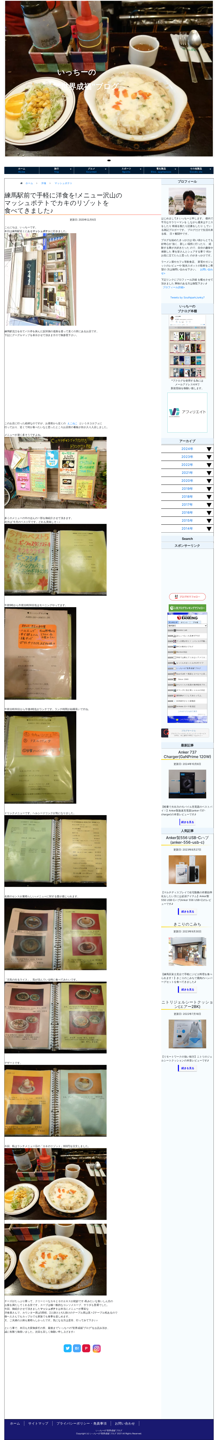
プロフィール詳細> (174, 287)
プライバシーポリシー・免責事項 (81, 1423)
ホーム (21, 170)
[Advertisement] (48, 1384)
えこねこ (72, 423)
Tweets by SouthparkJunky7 (187, 297)
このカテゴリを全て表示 (187, 711)
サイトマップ (38, 1423)
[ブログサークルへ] (185, 733)
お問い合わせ (125, 1423)
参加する (201, 714)
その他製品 (196, 170)
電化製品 (161, 170)
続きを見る (187, 822)
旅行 (56, 170)
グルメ (91, 170)
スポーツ (126, 170)
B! (77, 1348)
